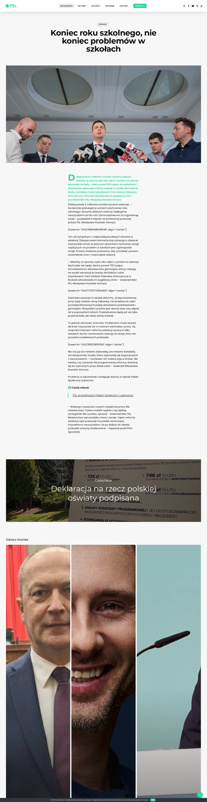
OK (153, 800)
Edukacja (103, 24)
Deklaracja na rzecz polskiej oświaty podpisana (103, 490)
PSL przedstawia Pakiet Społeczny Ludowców (103, 395)
